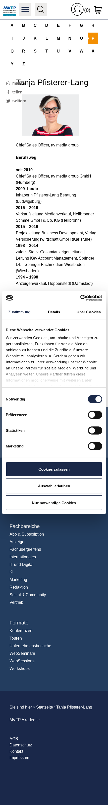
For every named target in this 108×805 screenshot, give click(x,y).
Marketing (18, 579)
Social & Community (28, 595)
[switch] (95, 415)
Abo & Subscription (27, 534)
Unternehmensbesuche (30, 646)
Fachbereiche (25, 526)
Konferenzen (21, 630)
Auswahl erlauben (54, 486)
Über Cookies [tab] (89, 312)
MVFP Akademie (9, 9)
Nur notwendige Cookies (54, 502)
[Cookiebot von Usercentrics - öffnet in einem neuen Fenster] (80, 298)
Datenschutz (21, 745)
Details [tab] (54, 312)
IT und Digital (21, 564)
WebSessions (22, 661)
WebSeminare (22, 653)
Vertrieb (16, 602)
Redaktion (19, 587)
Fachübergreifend (25, 549)
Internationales (23, 557)
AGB (14, 739)
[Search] (41, 9)
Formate (19, 622)
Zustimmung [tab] (19, 312)
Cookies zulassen (54, 469)
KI (11, 572)
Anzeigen (18, 542)
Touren (16, 638)
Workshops (20, 668)
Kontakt (16, 751)
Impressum (19, 758)
